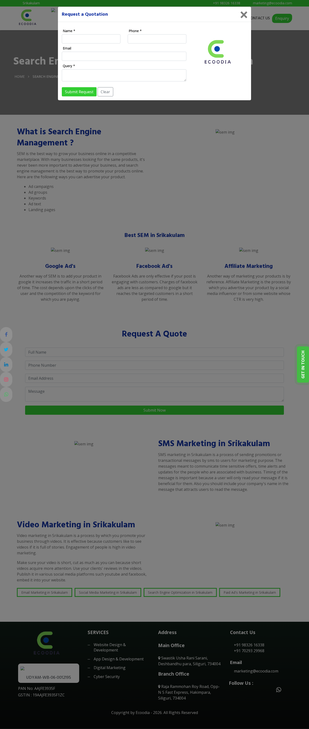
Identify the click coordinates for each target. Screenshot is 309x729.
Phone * (135, 31)
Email (67, 48)
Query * (69, 66)
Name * (69, 31)
